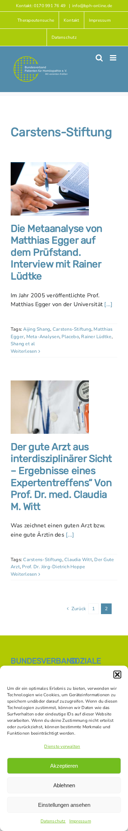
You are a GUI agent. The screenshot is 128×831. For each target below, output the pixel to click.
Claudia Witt (78, 559)
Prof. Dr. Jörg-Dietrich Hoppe (53, 567)
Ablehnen (64, 785)
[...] (108, 304)
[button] (117, 674)
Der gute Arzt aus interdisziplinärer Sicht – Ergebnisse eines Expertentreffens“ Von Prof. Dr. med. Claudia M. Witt (61, 476)
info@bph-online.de (92, 6)
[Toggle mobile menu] (113, 58)
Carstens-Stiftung (72, 329)
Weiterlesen (24, 351)
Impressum (80, 821)
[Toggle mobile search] (99, 58)
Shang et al (23, 344)
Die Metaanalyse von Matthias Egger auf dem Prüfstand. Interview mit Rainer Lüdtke (56, 252)
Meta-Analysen (42, 337)
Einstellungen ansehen (64, 805)
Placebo (70, 337)
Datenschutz (53, 821)
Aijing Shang (36, 329)
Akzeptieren (64, 766)
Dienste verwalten (62, 746)
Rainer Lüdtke (96, 337)
